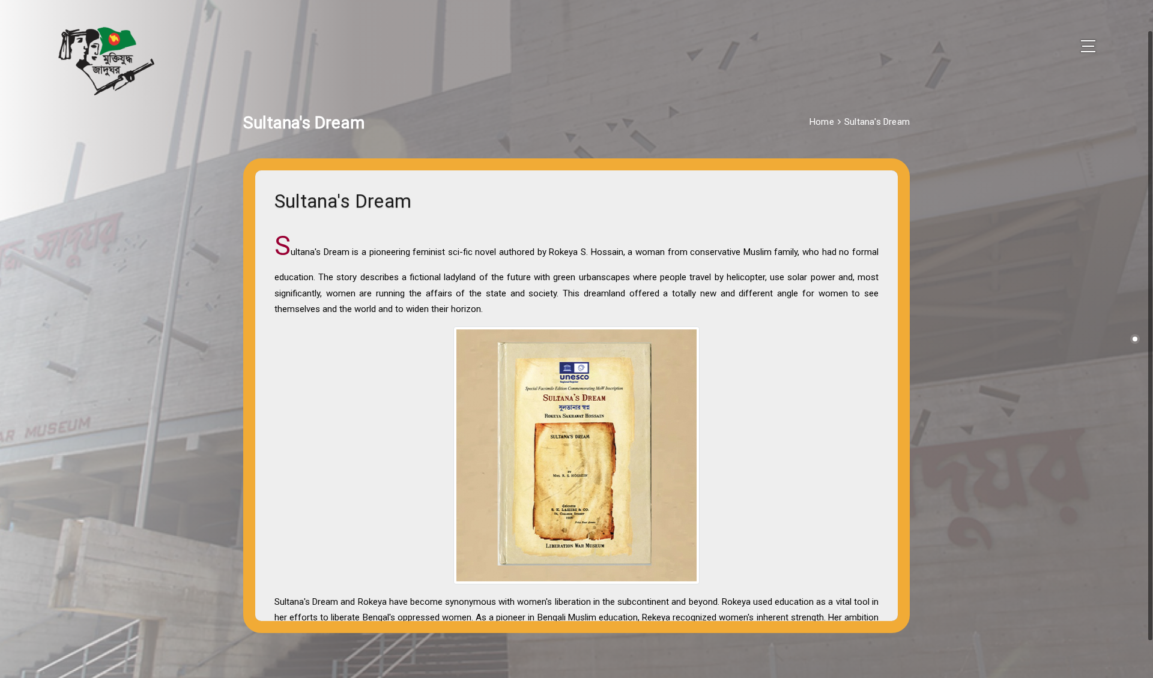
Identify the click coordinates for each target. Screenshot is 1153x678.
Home (822, 121)
